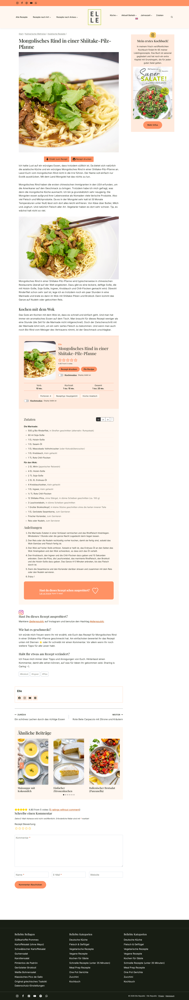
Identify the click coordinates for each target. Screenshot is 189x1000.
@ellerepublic (36, 621)
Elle (19, 691)
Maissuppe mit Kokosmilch (26, 789)
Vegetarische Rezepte (81, 949)
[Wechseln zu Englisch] (136, 19)
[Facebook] (22, 3)
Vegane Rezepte (78, 953)
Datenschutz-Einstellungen (30, 985)
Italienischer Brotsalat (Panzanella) (102, 789)
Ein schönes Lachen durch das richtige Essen (40, 717)
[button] (60, 360)
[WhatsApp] (36, 3)
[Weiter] (116, 766)
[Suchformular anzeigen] (172, 17)
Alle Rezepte (22, 17)
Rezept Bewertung (25, 824)
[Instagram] (17, 3)
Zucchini (74, 977)
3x (108, 419)
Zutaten (159, 15)
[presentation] (33, 762)
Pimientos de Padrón (26, 963)
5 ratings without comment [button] (64, 809)
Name (20, 874)
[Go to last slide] (22, 766)
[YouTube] (31, 3)
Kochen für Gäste (79, 958)
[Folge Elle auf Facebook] (19, 698)
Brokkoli (24, 674)
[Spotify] (40, 996)
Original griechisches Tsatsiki (31, 981)
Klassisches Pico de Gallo (29, 977)
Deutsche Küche (78, 939)
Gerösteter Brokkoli (25, 967)
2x (103, 419)
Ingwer (35, 674)
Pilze (44, 674)
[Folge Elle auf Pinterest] (35, 698)
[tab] (63, 794)
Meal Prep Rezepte (79, 967)
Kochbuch (74, 981)
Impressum (170, 996)
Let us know (45, 593)
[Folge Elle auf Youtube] (30, 698)
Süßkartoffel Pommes (27, 939)
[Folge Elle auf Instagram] (24, 698)
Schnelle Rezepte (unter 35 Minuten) (89, 963)
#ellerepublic (97, 621)
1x (98, 419)
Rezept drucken (83, 159)
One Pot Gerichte (78, 972)
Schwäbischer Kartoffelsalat (30, 949)
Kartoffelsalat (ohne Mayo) (29, 944)
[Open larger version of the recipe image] (40, 360)
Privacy (161, 996)
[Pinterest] (26, 3)
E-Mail (57, 874)
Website (94, 874)
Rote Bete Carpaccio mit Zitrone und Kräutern (98, 717)
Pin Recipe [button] (89, 369)
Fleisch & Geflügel (79, 944)
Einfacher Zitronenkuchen (62, 789)
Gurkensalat (21, 953)
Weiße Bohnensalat (25, 972)
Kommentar (23, 838)
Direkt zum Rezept (58, 159)
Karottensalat (22, 958)
